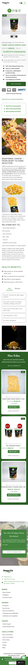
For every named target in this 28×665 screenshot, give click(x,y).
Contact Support (6, 624)
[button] (12, 36)
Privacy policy (22, 660)
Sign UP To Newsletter (14, 552)
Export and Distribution (8, 610)
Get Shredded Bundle (13, 445)
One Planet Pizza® (7, 597)
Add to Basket (16, 84)
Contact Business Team (8, 626)
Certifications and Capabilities (10, 616)
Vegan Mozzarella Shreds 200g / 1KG (13, 487)
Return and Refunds (7, 634)
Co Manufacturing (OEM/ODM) (10, 613)
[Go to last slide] (11, 36)
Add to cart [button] (13, 407)
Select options (13, 495)
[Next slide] (16, 36)
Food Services (6, 608)
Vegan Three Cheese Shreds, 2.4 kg (13, 399)
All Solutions (5, 605)
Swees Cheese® (6, 592)
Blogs (3, 647)
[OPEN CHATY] (24, 657)
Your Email (5, 544)
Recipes (4, 645)
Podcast (4, 642)
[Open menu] (24, 3)
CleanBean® (5, 595)
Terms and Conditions (7, 637)
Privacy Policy (6, 639)
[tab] (13, 32)
